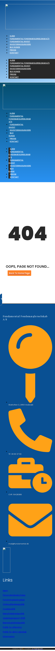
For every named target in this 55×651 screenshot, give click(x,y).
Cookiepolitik (9, 609)
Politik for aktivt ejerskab (15, 631)
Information (9, 636)
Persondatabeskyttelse (14, 595)
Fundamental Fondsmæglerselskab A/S (29, 38)
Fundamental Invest (20, 41)
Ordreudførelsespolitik (13, 604)
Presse (13, 50)
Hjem (12, 36)
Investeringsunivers (20, 44)
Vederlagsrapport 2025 (14, 618)
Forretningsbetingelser (14, 599)
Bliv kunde (15, 47)
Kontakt (14, 52)
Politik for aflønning (12, 627)
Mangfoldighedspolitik (13, 613)
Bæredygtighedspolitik (14, 622)
